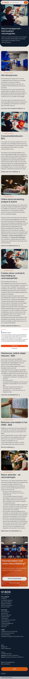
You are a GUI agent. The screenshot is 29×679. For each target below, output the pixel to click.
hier (25, 341)
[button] (4, 329)
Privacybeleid (25, 329)
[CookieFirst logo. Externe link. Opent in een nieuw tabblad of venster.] (1, 331)
